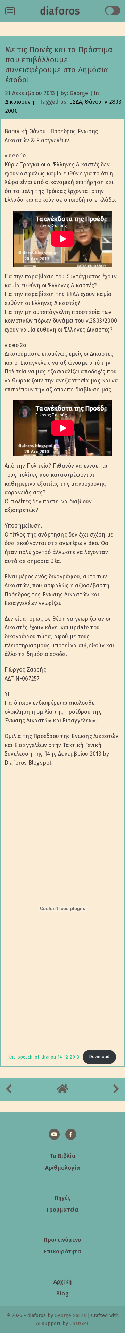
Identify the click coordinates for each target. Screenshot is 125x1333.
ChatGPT (79, 1323)
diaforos (60, 11)
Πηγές (63, 1197)
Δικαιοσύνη (19, 102)
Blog (62, 1293)
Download (99, 1056)
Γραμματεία (62, 1209)
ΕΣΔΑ (75, 102)
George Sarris (70, 1315)
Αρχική (62, 1281)
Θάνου (93, 102)
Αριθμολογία (62, 1167)
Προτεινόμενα (62, 1239)
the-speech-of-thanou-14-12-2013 (44, 1056)
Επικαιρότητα (62, 1251)
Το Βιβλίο (62, 1155)
